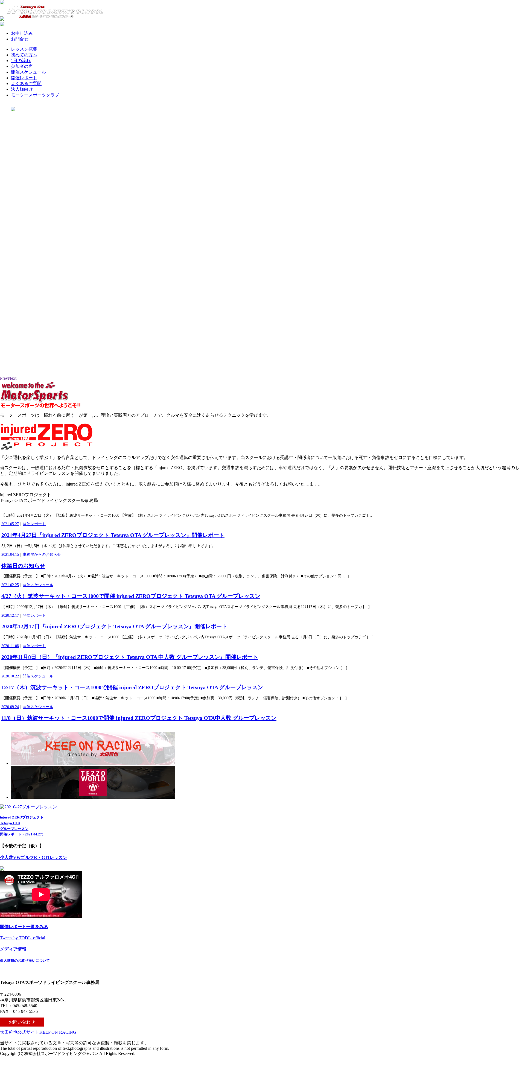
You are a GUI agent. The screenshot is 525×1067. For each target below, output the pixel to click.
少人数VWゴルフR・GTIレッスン (33, 857)
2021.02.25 (10, 585)
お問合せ (19, 39)
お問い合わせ (22, 1022)
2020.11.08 (10, 646)
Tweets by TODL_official (22, 938)
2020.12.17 (10, 615)
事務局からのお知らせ (42, 554)
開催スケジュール (28, 72)
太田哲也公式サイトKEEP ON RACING (38, 1032)
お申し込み (22, 33)
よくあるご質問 (26, 83)
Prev (4, 378)
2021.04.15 (10, 554)
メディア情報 (13, 949)
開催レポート (24, 77)
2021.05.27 (10, 524)
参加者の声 (22, 66)
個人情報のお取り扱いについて (25, 960)
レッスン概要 (24, 49)
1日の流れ (21, 60)
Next (12, 378)
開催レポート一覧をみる (24, 926)
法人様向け (22, 89)
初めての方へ (24, 54)
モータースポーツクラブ (35, 95)
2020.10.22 (10, 676)
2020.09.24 (10, 707)
